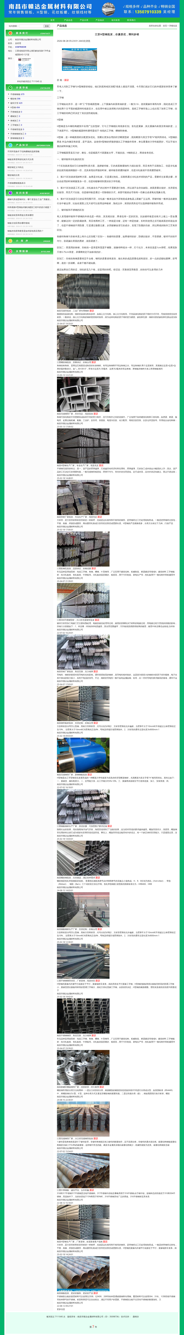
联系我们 (131, 20)
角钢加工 (14, 120)
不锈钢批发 (15, 111)
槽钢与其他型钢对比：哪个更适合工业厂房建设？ (29, 199)
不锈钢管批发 (16, 129)
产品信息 (68, 20)
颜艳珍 (136, 1316)
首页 (52, 20)
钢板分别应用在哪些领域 (19, 223)
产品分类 (84, 20)
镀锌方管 (14, 103)
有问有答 (115, 20)
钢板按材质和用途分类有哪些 (21, 215)
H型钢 (13, 107)
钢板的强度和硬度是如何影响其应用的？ (26, 230)
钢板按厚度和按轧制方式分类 (21, 159)
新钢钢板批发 (16, 138)
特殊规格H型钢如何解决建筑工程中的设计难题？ (29, 207)
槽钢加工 (14, 116)
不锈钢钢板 (15, 94)
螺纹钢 (13, 98)
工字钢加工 (15, 125)
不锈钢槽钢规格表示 (17, 183)
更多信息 (61, 1309)
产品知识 (100, 20)
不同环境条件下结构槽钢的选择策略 (24, 151)
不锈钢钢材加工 (17, 133)
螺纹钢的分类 (14, 175)
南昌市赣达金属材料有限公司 (70, 320)
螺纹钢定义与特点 (16, 167)
